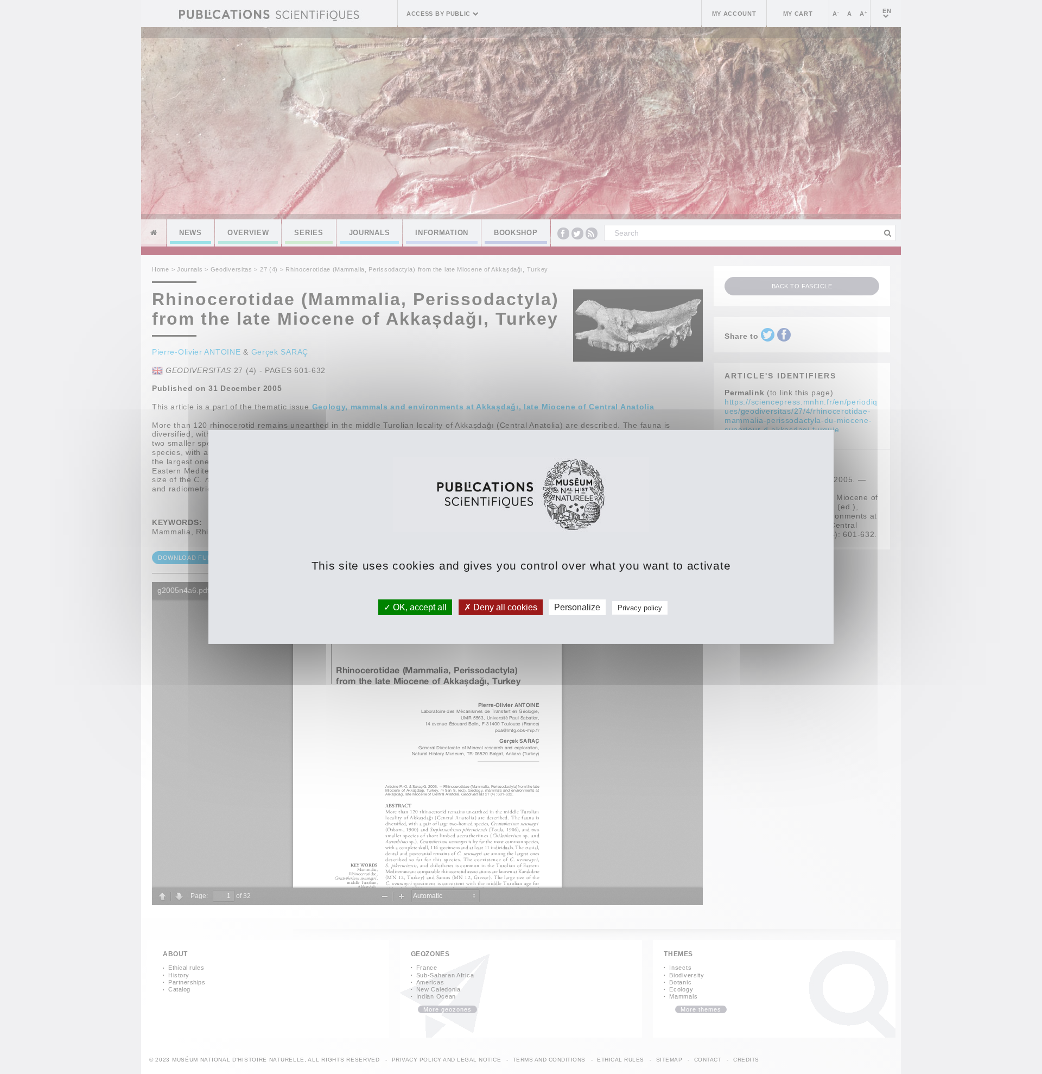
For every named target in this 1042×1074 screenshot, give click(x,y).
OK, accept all (419, 607)
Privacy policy (640, 608)
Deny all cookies (504, 607)
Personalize (577, 607)
